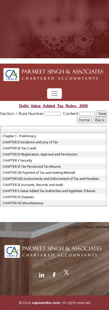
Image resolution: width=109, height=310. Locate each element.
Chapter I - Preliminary (19, 136)
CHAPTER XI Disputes (18, 197)
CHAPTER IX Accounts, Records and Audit (33, 185)
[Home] (54, 73)
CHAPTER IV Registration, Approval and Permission (40, 154)
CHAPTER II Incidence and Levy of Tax (30, 142)
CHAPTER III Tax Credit (19, 148)
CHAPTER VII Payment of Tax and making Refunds (39, 173)
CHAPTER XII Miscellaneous (23, 203)
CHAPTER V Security (17, 160)
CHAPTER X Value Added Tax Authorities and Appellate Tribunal (49, 191)
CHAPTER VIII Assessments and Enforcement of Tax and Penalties (51, 179)
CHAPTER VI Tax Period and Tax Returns (32, 167)
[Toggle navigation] (54, 93)
